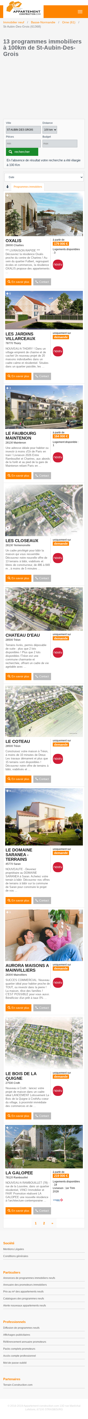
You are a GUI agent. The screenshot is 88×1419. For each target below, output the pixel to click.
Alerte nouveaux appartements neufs (24, 1305)
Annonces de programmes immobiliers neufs (29, 1278)
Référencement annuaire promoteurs (24, 1341)
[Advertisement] (44, 89)
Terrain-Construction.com (17, 1384)
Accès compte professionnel (19, 1355)
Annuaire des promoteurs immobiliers (25, 1284)
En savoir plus (20, 281)
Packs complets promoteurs (19, 1348)
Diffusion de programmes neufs (21, 1327)
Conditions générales (15, 1256)
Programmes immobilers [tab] (28, 186)
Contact (44, 281)
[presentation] (7, 187)
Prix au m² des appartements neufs (23, 1291)
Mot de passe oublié (15, 1362)
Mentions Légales (13, 1249)
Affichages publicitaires (16, 1334)
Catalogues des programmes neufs (23, 1298)
